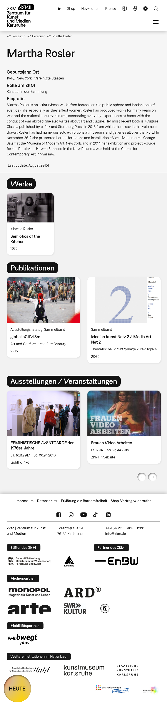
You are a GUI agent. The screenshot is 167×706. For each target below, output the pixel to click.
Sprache (145, 9)
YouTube (83, 515)
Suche (156, 9)
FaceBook (58, 515)
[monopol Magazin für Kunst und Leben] (29, 592)
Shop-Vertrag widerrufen (131, 501)
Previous (141, 477)
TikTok (96, 515)
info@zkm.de (115, 533)
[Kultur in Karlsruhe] (104, 608)
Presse (110, 8)
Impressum (24, 501)
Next (152, 477)
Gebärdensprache (135, 9)
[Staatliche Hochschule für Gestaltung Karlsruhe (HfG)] (29, 670)
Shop (71, 8)
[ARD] (82, 592)
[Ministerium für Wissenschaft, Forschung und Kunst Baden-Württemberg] (29, 561)
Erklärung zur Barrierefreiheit (84, 501)
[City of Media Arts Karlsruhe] (151, 690)
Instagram (71, 515)
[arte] (29, 608)
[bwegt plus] (22, 639)
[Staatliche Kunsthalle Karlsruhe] (127, 670)
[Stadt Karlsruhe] (69, 561)
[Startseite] (24, 15)
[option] (32, 224)
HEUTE (17, 688)
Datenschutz (47, 501)
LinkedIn (108, 515)
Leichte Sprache (124, 9)
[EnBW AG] (116, 561)
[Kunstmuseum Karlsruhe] (84, 670)
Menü (156, 22)
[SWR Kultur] (75, 608)
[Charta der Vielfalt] (112, 690)
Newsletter (90, 8)
